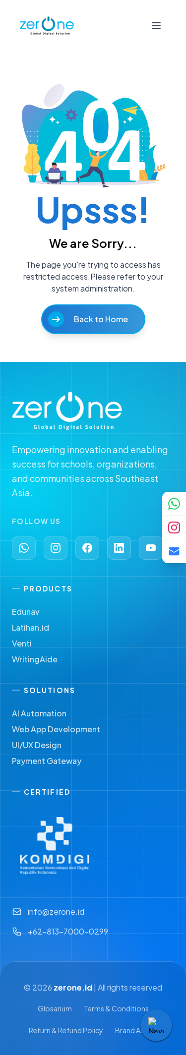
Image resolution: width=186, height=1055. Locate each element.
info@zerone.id (56, 911)
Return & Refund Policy (66, 1030)
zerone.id (73, 987)
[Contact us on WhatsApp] (174, 504)
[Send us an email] (174, 551)
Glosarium (55, 1008)
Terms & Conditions (116, 1008)
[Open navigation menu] (156, 26)
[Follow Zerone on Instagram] (174, 527)
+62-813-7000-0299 (68, 931)
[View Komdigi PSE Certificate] (54, 846)
